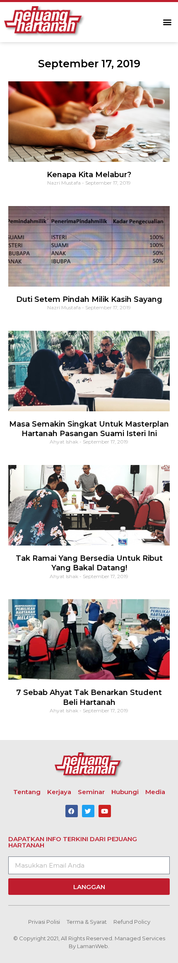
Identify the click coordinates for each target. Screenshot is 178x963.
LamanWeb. (93, 946)
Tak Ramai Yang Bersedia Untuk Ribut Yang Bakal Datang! (89, 563)
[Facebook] (71, 811)
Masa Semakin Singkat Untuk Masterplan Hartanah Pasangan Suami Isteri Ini (89, 429)
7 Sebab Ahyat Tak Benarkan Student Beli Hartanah (89, 697)
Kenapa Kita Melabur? (89, 174)
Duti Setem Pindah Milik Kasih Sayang (89, 299)
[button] (167, 22)
